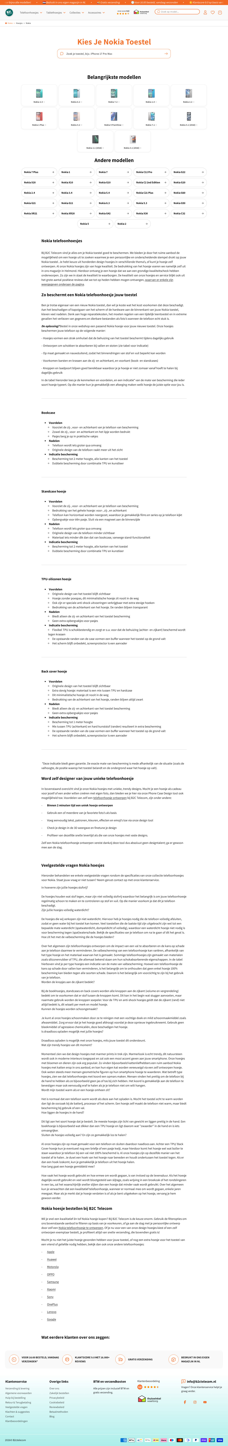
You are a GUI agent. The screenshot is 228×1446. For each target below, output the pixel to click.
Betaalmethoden (58, 1412)
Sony (50, 1297)
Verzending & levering (17, 1388)
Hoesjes (19, 23)
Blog (51, 1416)
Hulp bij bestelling (15, 1398)
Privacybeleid (56, 1398)
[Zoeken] (166, 53)
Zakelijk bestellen (59, 1393)
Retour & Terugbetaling (18, 1402)
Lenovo (51, 1312)
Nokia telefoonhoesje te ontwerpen (81, 1228)
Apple (50, 1252)
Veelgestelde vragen (16, 1407)
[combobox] (177, 11)
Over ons (54, 1388)
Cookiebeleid (56, 1402)
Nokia (28, 23)
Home (10, 23)
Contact (9, 1416)
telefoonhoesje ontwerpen (110, 798)
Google (51, 1319)
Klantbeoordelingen (16, 1421)
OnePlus (52, 1304)
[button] (177, 11)
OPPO (50, 1274)
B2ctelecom (19, 1440)
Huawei (52, 1259)
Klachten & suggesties (17, 1412)
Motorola (53, 1267)
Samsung (53, 1282)
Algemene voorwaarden (18, 1393)
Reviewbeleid (56, 1407)
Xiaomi (51, 1289)
